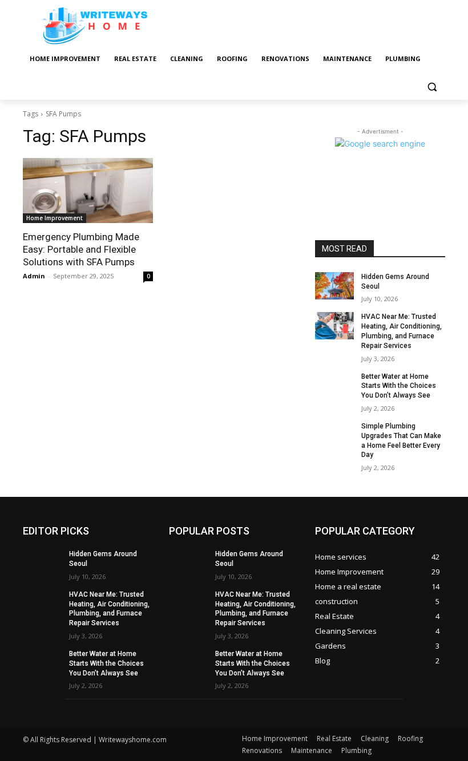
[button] (431, 86)
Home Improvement (54, 218)
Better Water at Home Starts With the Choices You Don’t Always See (398, 386)
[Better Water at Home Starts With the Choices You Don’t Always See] (334, 385)
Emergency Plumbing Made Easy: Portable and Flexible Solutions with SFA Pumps (81, 249)
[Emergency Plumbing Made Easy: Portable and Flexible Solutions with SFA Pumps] (88, 190)
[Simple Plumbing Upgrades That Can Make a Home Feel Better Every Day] (334, 435)
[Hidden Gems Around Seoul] (334, 285)
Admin (34, 276)
